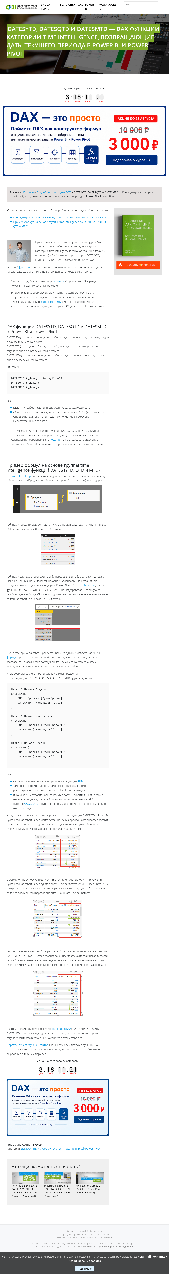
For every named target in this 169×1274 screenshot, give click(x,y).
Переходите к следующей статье (27, 1045)
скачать (59, 281)
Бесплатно (67, 4)
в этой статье (86, 585)
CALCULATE (31, 804)
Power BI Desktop (20, 476)
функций (57, 1029)
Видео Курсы (45, 7)
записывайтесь (51, 302)
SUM (80, 781)
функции (24, 267)
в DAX (67, 1029)
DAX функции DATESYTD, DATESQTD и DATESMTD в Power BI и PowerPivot (59, 217)
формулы (12, 657)
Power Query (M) (107, 7)
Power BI (89, 7)
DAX (80, 4)
